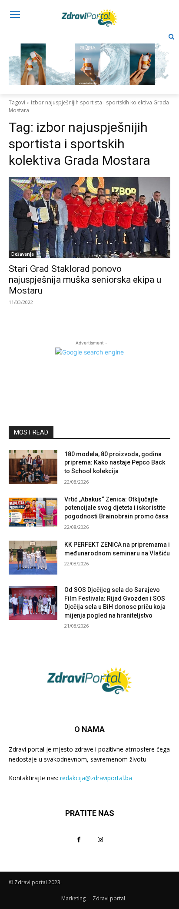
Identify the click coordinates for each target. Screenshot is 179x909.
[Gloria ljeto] (89, 57)
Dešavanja (22, 254)
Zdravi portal (109, 898)
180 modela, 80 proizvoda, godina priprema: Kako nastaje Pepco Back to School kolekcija (114, 463)
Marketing (73, 898)
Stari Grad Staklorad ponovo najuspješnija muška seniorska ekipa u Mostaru (85, 280)
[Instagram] (100, 839)
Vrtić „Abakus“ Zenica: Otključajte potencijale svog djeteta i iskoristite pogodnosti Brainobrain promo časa (116, 508)
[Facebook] (78, 839)
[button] (171, 36)
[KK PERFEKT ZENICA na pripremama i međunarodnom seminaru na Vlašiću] (33, 558)
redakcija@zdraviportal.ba (96, 778)
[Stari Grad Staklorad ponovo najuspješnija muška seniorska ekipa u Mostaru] (89, 217)
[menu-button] (15, 15)
